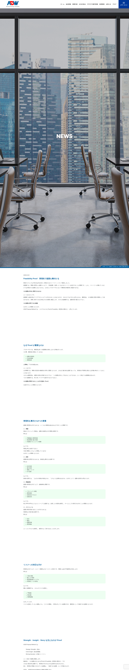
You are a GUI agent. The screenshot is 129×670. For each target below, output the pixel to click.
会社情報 (68, 4)
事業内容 (75, 4)
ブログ (114, 4)
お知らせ (108, 4)
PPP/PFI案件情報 (92, 4)
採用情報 (102, 4)
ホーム (62, 4)
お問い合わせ (123, 5)
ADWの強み (82, 4)
